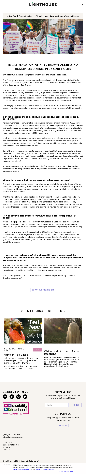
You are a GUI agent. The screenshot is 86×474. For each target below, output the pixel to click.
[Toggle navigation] (4, 4)
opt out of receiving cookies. (45, 470)
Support (63, 425)
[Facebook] (5, 396)
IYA (38, 461)
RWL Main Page (41, 16)
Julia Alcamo (64, 82)
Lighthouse (43, 4)
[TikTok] (12, 396)
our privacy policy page (21, 470)
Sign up (75, 405)
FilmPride (47, 275)
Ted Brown (25, 85)
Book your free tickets (43, 290)
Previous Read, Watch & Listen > (64, 16)
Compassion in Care (66, 184)
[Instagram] (18, 396)
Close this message (66, 472)
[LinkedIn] (25, 396)
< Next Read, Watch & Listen (19, 16)
